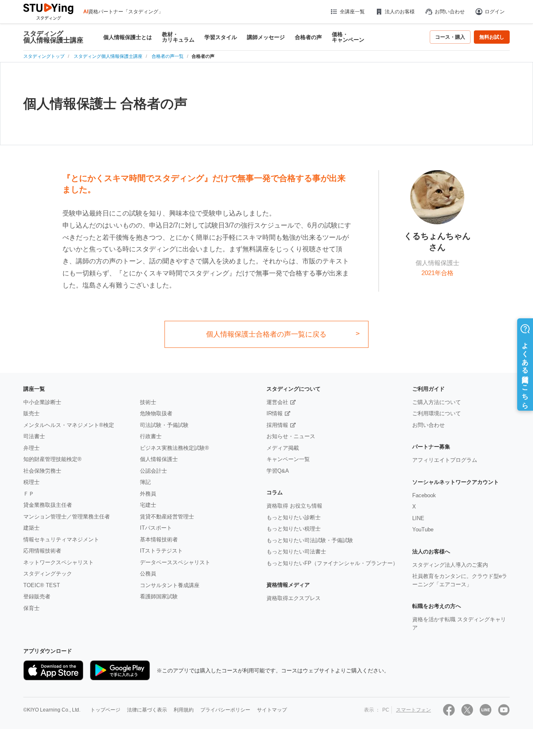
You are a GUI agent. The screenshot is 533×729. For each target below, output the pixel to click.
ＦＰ (28, 494)
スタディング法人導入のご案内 (450, 565)
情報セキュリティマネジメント (61, 539)
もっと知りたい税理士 (293, 529)
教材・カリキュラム (178, 37)
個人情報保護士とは (127, 37)
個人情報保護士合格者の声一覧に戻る (266, 334)
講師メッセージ (266, 37)
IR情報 (274, 413)
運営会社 (277, 402)
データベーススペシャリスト (175, 562)
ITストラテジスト (161, 551)
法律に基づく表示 (147, 710)
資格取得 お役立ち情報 (294, 506)
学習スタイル (220, 37)
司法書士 (34, 436)
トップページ (105, 710)
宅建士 (148, 505)
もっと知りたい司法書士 (296, 551)
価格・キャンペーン (348, 37)
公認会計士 (153, 471)
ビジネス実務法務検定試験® (174, 448)
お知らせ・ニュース (290, 436)
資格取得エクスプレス (293, 598)
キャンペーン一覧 (288, 459)
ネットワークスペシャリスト (58, 562)
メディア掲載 (282, 448)
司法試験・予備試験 (164, 425)
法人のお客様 (400, 12)
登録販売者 (36, 596)
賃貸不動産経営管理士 (167, 516)
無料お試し (491, 37)
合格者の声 (308, 37)
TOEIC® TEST (41, 585)
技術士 (148, 402)
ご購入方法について (436, 402)
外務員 (148, 494)
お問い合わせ (450, 12)
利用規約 (184, 710)
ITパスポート (156, 528)
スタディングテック (47, 573)
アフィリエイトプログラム (444, 460)
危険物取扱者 (156, 413)
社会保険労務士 (42, 471)
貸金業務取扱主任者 (47, 505)
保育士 (31, 608)
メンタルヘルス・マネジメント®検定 (68, 425)
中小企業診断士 (42, 402)
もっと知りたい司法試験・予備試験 (309, 540)
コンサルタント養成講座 (169, 585)
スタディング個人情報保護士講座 (53, 37)
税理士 (31, 482)
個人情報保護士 (159, 459)
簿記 (145, 482)
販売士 (31, 413)
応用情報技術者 (42, 551)
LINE (418, 518)
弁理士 (31, 448)
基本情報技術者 (159, 539)
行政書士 (151, 436)
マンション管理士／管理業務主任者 (66, 516)
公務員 (148, 573)
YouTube (422, 529)
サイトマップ (272, 710)
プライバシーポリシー (225, 710)
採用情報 (277, 425)
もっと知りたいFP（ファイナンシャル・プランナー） (332, 563)
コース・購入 (450, 37)
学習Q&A (277, 471)
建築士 (31, 528)
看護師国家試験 (159, 596)
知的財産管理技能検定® (52, 459)
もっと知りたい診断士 (293, 517)
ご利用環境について (436, 413)
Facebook (424, 495)
